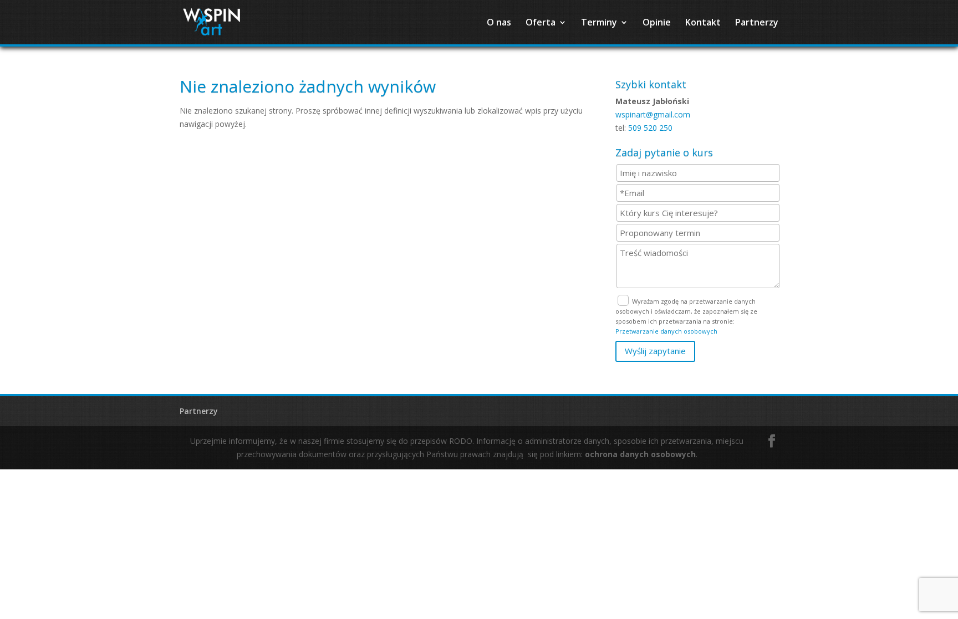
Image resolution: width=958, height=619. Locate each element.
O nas (499, 23)
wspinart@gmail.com (652, 114)
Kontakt (703, 23)
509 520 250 (650, 127)
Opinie (657, 23)
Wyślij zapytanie (655, 350)
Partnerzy (756, 23)
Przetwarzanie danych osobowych (666, 331)
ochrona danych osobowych (640, 454)
